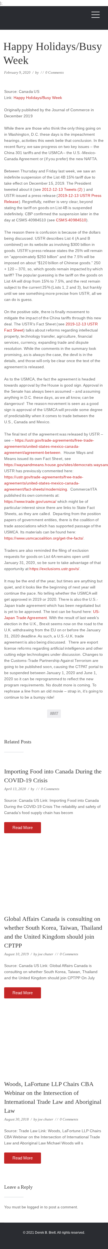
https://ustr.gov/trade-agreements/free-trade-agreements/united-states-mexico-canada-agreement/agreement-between (49, 446)
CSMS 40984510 (71, 220)
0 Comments (54, 72)
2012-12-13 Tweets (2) (63, 189)
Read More (22, 827)
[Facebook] (50, 1239)
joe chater (45, 954)
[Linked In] (57, 1239)
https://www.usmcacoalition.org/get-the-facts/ (43, 538)
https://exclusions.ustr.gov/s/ (54, 569)
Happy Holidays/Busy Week (38, 97)
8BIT (54, 713)
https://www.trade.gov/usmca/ (30, 501)
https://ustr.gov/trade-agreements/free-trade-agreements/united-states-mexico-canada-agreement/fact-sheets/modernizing (43, 483)
